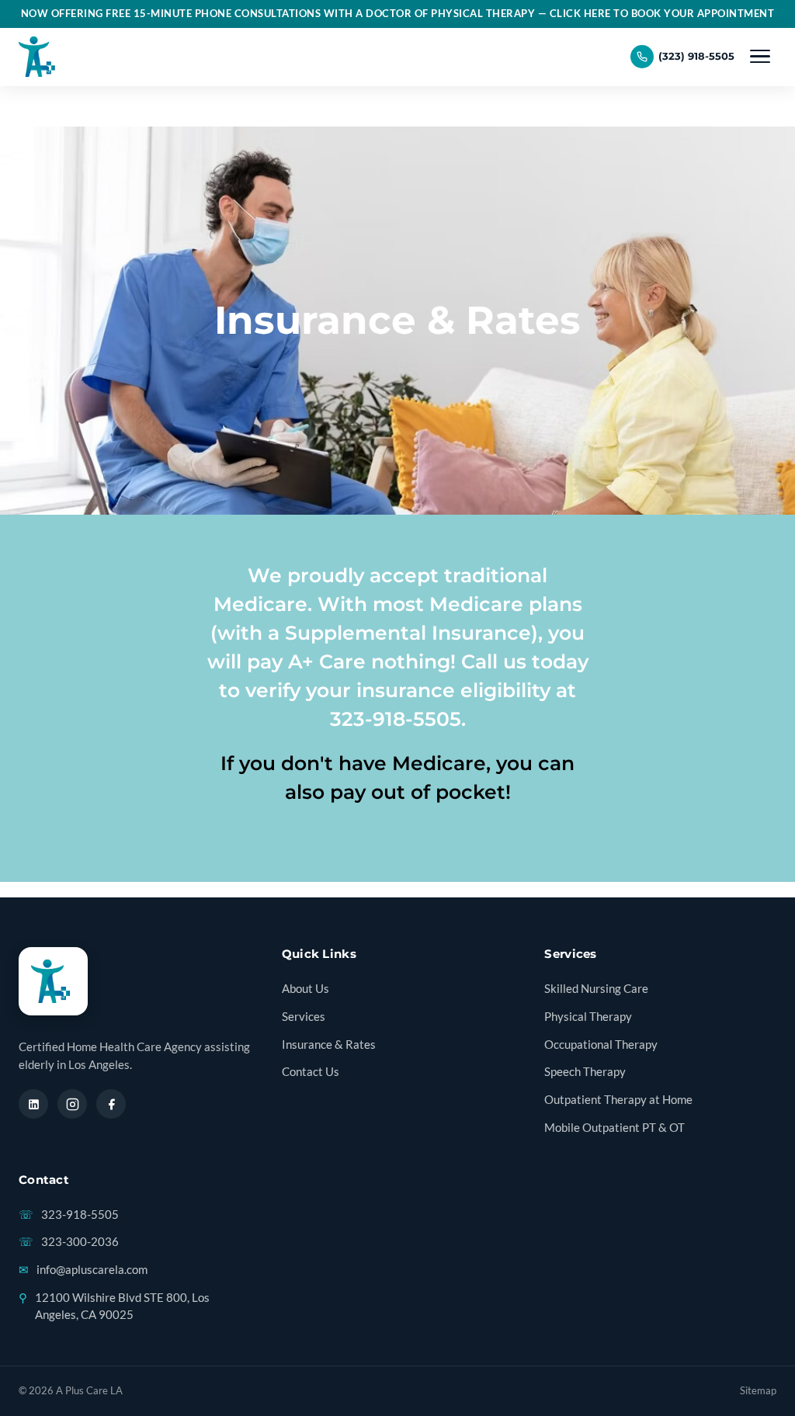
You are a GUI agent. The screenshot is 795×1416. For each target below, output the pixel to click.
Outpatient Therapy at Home (618, 1099)
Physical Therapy (588, 1016)
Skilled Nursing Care (596, 988)
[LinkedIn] (33, 1104)
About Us (305, 988)
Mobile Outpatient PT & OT (614, 1127)
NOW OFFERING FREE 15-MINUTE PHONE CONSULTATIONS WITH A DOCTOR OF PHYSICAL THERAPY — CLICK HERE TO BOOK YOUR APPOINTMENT (398, 13)
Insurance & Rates (329, 1044)
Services (303, 1016)
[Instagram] (72, 1104)
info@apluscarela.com (83, 1269)
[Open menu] (760, 56)
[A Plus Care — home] (39, 56)
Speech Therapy (585, 1071)
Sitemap (758, 1390)
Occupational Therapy (601, 1044)
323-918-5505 (69, 1214)
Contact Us (310, 1071)
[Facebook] (111, 1104)
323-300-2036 (69, 1241)
